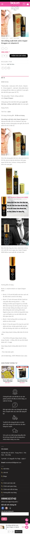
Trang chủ (4, 38)
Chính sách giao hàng (9, 486)
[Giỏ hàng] (28, 4)
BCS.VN (10, 398)
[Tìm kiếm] (24, 4)
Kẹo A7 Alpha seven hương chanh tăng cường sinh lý (8, 380)
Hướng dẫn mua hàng (9, 492)
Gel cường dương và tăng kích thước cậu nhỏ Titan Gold (22, 380)
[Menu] (2, 4)
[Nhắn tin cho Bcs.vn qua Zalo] (26, 523)
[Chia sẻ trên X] (5, 68)
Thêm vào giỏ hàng (18, 55)
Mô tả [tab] (3, 77)
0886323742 (8, 498)
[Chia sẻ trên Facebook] (2, 68)
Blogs (5, 476)
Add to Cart (19, 531)
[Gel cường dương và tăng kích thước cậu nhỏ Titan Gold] (22, 372)
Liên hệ (5, 472)
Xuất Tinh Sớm (14, 38)
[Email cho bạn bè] (8, 68)
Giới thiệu (6, 468)
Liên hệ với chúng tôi (7, 511)
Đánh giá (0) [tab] (4, 82)
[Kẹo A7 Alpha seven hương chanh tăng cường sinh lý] (7, 372)
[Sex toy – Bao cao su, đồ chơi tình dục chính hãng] (15, 3)
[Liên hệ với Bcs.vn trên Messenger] (26, 527)
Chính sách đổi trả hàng (10, 489)
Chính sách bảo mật (9, 483)
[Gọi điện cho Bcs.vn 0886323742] (26, 520)
